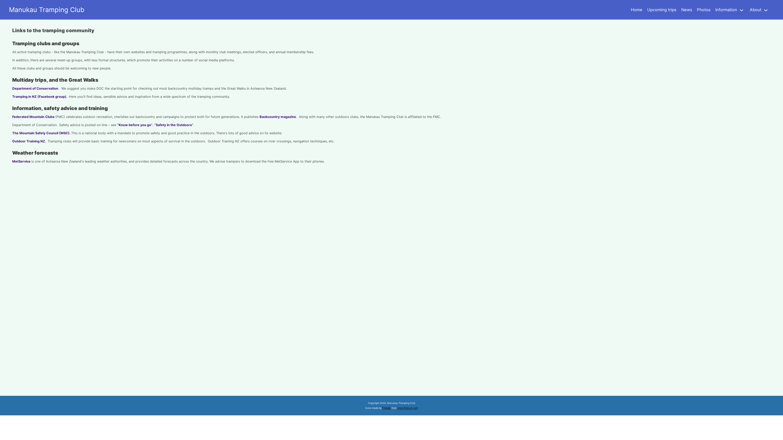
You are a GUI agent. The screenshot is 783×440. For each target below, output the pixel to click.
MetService (21, 161)
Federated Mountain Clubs (33, 117)
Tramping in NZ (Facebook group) (39, 97)
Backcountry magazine (278, 117)
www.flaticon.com (407, 407)
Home (636, 9)
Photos (703, 9)
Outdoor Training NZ (28, 141)
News (686, 9)
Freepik (386, 407)
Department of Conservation (35, 88)
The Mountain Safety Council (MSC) (41, 133)
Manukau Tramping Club (46, 10)
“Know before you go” (135, 125)
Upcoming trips (661, 9)
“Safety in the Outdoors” (173, 125)
